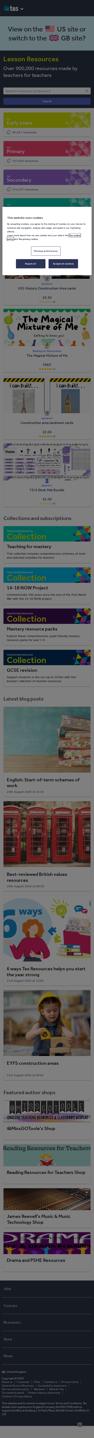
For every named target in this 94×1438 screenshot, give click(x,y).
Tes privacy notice (28, 238)
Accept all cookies (63, 263)
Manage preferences (46, 250)
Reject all (30, 263)
